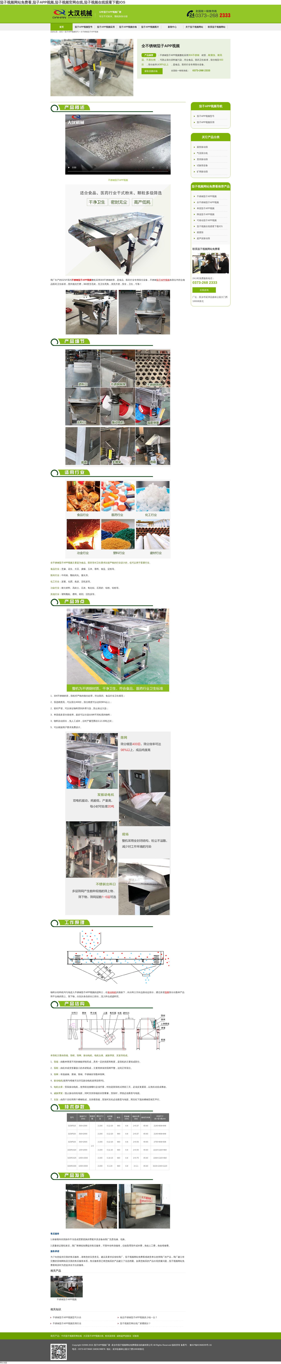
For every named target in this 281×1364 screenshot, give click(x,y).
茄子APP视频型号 (83, 27)
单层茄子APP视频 (205, 208)
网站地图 (3, 1363)
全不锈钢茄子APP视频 (208, 202)
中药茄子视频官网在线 (71, 1336)
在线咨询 (204, 290)
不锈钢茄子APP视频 (81, 280)
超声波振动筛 (203, 238)
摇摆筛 (200, 232)
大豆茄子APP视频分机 (93, 1336)
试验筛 (136, 1336)
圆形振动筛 (202, 147)
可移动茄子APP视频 (207, 220)
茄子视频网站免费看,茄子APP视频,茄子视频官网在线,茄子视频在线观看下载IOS (62, 2)
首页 (61, 27)
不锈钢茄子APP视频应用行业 (67, 1323)
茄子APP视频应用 (106, 27)
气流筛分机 (202, 153)
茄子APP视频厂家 (102, 1345)
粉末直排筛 (110, 1336)
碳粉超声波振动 (124, 1336)
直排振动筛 (202, 159)
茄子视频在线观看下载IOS (210, 226)
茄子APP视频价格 (128, 27)
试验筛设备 (202, 165)
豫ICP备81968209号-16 (201, 1345)
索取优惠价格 (151, 71)
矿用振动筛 (202, 171)
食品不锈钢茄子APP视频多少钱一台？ (138, 1317)
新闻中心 (172, 27)
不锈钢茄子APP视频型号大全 (67, 1317)
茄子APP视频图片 (150, 27)
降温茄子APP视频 (205, 214)
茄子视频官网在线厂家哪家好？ (135, 1323)
